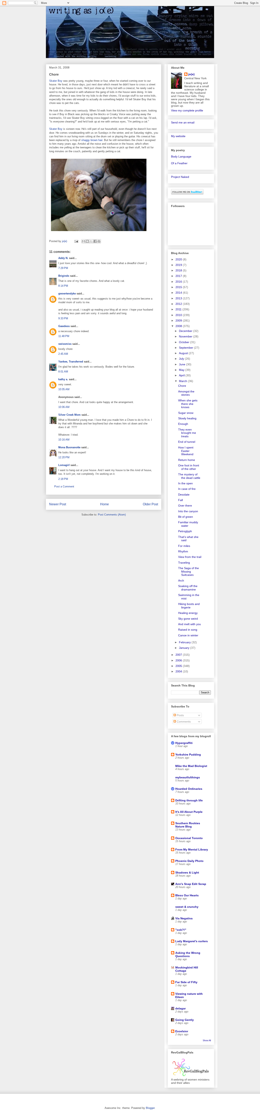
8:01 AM (63, 371)
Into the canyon (188, 511)
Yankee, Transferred (70, 361)
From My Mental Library (191, 849)
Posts (180, 715)
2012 (179, 303)
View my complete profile (187, 110)
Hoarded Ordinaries (188, 788)
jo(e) (191, 74)
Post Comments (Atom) (112, 514)
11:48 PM (63, 336)
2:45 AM (63, 353)
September (186, 347)
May (182, 369)
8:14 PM (63, 285)
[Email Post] (76, 241)
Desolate (184, 494)
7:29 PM (63, 268)
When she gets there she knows (187, 404)
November (186, 336)
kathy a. (63, 379)
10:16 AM (63, 439)
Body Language (181, 156)
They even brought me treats (187, 433)
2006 (179, 660)
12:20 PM (63, 457)
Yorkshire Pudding (188, 754)
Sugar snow (185, 412)
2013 (179, 298)
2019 (179, 265)
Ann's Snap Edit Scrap (190, 884)
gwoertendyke (67, 293)
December (186, 331)
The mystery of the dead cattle (189, 476)
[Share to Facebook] (95, 241)
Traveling (184, 562)
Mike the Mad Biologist (191, 766)
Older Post (150, 504)
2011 (179, 309)
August (184, 353)
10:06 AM (63, 407)
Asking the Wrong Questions (187, 954)
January (184, 647)
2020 (179, 259)
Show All (207, 1040)
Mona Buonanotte (69, 447)
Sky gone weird (188, 618)
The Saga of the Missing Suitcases (188, 571)
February (185, 642)
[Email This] (83, 241)
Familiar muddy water (188, 524)
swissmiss (65, 343)
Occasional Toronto (189, 838)
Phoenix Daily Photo (189, 861)
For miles (184, 546)
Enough (183, 423)
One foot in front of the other (188, 467)
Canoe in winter (188, 635)
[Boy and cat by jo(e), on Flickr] (98, 232)
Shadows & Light (187, 872)
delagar (180, 1008)
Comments (183, 721)
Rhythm (183, 551)
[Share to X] (91, 241)
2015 (179, 287)
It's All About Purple (189, 811)
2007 (179, 654)
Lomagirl (64, 465)
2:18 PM (63, 478)
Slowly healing (187, 418)
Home (104, 504)
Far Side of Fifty (186, 982)
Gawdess (64, 326)
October (184, 342)
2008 (179, 326)
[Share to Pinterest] (99, 241)
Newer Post (57, 504)
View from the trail (189, 557)
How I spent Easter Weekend (185, 451)
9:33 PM (63, 318)
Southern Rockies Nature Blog (187, 825)
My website (178, 136)
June (182, 364)
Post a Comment (64, 486)
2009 (179, 320)
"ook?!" (180, 929)
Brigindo (63, 275)
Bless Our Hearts (187, 895)
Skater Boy (55, 80)
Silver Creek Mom (69, 414)
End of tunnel (186, 441)
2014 (179, 292)
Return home (186, 460)
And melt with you (189, 624)
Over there (185, 505)
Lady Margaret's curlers (191, 941)
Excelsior (181, 1031)
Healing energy (188, 613)
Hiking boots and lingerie (189, 605)
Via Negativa (184, 918)
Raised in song (187, 629)
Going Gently (184, 1019)
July (182, 358)
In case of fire (187, 488)
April (182, 375)
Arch (181, 580)
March (183, 381)
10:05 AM (63, 389)
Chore (182, 385)
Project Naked (180, 176)
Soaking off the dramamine (187, 587)
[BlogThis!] (87, 241)
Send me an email (182, 122)
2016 (179, 281)
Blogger (150, 1107)
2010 (179, 315)
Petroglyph (185, 531)
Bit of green (185, 516)
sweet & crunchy (186, 906)
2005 (179, 666)
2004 (179, 671)
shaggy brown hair (91, 140)
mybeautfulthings (187, 777)
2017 (179, 276)
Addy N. (63, 258)
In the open (185, 483)
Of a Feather (179, 163)
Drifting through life (189, 800)
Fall (180, 500)
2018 (179, 270)
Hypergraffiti (184, 743)
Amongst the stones (186, 393)
